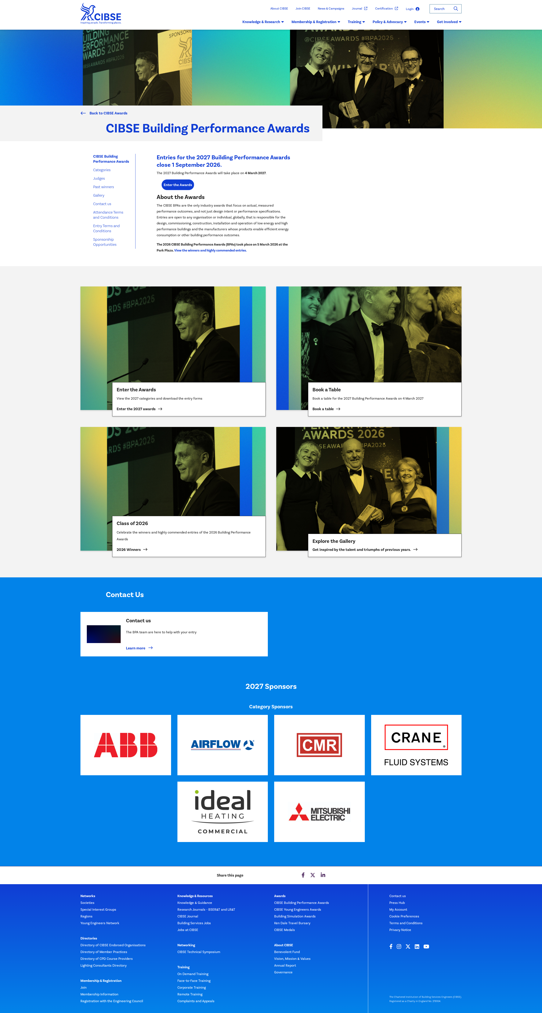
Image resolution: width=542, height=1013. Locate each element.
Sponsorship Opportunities (104, 242)
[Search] (455, 8)
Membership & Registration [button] (314, 21)
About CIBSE (279, 8)
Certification (384, 8)
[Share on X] (312, 875)
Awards (280, 896)
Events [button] (420, 21)
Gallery (98, 195)
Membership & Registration (101, 981)
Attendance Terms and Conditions (108, 215)
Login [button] (409, 9)
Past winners (103, 187)
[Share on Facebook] (303, 875)
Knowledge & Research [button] (261, 21)
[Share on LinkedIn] (323, 875)
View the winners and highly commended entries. (210, 250)
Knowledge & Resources (195, 896)
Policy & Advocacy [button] (388, 21)
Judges (99, 178)
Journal (357, 8)
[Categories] (178, 184)
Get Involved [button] (447, 21)
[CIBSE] (101, 16)
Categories (102, 170)
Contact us (102, 203)
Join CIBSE (303, 8)
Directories (88, 938)
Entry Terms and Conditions (106, 228)
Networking (186, 945)
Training (183, 967)
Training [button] (354, 21)
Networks (87, 896)
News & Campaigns (331, 8)
